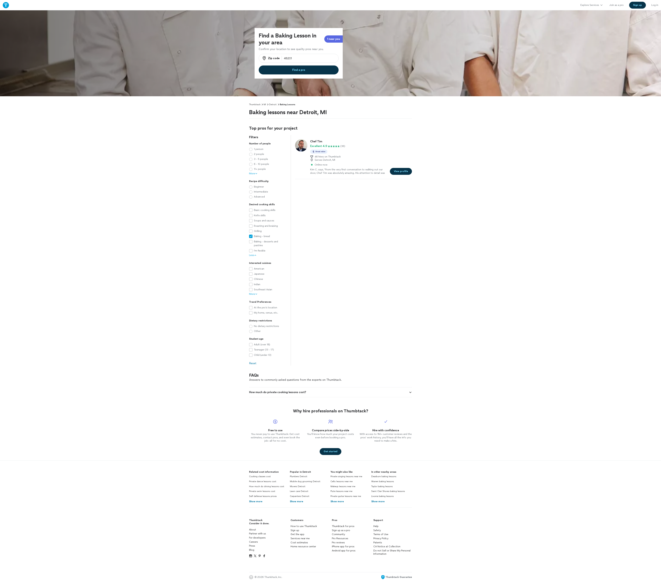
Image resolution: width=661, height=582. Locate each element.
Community (338, 534)
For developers (257, 537)
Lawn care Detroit (299, 491)
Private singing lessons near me (346, 476)
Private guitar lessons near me (345, 496)
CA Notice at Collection (386, 546)
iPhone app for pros (343, 546)
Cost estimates (299, 542)
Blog (251, 549)
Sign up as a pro (341, 530)
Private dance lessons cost (262, 481)
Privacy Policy (380, 538)
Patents (377, 542)
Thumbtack (254, 104)
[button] (330, 392)
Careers (253, 541)
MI (265, 104)
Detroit (273, 104)
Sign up (295, 530)
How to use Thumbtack (304, 526)
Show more (255, 501)
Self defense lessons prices (263, 496)
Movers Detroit (297, 486)
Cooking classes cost (260, 476)
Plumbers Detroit (298, 476)
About (252, 529)
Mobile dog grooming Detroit (305, 481)
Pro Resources (340, 538)
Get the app (297, 534)
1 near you (333, 39)
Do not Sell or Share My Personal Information (392, 552)
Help (376, 526)
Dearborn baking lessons (383, 476)
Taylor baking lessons (382, 486)
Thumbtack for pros (343, 526)
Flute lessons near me (341, 491)
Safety (377, 530)
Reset (252, 363)
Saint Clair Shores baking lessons (388, 491)
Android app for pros (343, 550)
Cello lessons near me (341, 481)
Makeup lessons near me (342, 486)
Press (252, 545)
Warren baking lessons (382, 481)
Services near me (300, 538)
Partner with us (257, 533)
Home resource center (303, 546)
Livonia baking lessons (382, 496)
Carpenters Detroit (299, 496)
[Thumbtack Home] (6, 5)
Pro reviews (338, 542)
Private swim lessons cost (262, 491)
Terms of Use (380, 534)
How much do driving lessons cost (266, 486)
